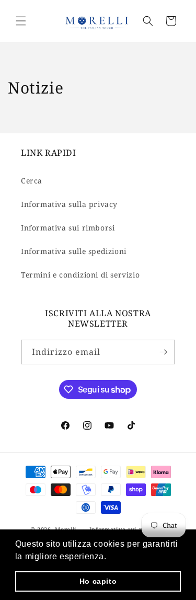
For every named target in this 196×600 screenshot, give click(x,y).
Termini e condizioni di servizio (80, 275)
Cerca (31, 181)
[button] (20, 20)
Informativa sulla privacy (69, 204)
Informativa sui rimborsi (67, 228)
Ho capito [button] (98, 581)
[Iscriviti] (163, 352)
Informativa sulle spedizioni (73, 251)
